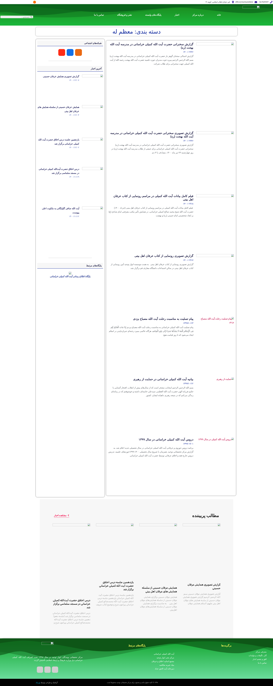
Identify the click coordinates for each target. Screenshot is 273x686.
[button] (61, 515)
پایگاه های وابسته (153, 15)
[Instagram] (38, 2)
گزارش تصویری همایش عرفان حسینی (61, 76)
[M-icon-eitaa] (34, 2)
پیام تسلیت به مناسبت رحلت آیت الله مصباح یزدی (163, 318)
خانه (219, 15)
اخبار (177, 15)
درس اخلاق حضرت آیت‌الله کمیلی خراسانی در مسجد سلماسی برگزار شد (71, 604)
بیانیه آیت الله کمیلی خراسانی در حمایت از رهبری (163, 379)
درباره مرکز (198, 15)
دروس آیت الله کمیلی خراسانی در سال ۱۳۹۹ (166, 439)
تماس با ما (99, 15)
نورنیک (38, 683)
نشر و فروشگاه (124, 15)
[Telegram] (30, 2)
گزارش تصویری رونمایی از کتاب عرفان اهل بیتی (164, 255)
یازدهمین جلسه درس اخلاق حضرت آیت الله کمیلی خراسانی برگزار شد (116, 586)
